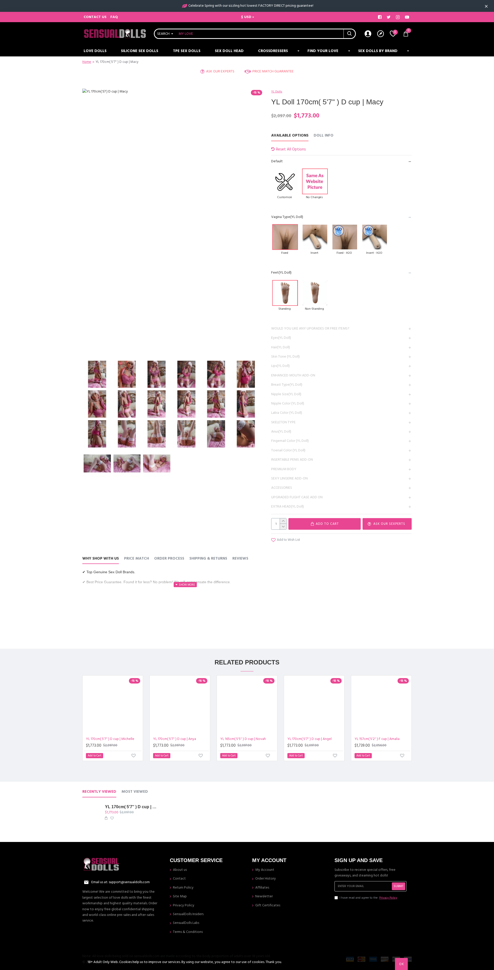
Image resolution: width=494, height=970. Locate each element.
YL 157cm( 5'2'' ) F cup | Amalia (377, 739)
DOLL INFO (323, 135)
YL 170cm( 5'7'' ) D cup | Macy (132, 807)
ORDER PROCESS (169, 558)
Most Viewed (134, 791)
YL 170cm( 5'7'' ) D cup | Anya (174, 739)
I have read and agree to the (368, 898)
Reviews (240, 558)
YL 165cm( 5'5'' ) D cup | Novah (243, 739)
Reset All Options (291, 149)
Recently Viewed (99, 791)
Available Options (289, 135)
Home (86, 62)
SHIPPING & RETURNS (208, 558)
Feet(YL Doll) (281, 272)
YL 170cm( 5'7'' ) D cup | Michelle (110, 739)
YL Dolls (276, 91)
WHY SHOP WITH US (100, 558)
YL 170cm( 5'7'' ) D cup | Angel (309, 739)
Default (277, 161)
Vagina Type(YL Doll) (287, 217)
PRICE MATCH (136, 558)
